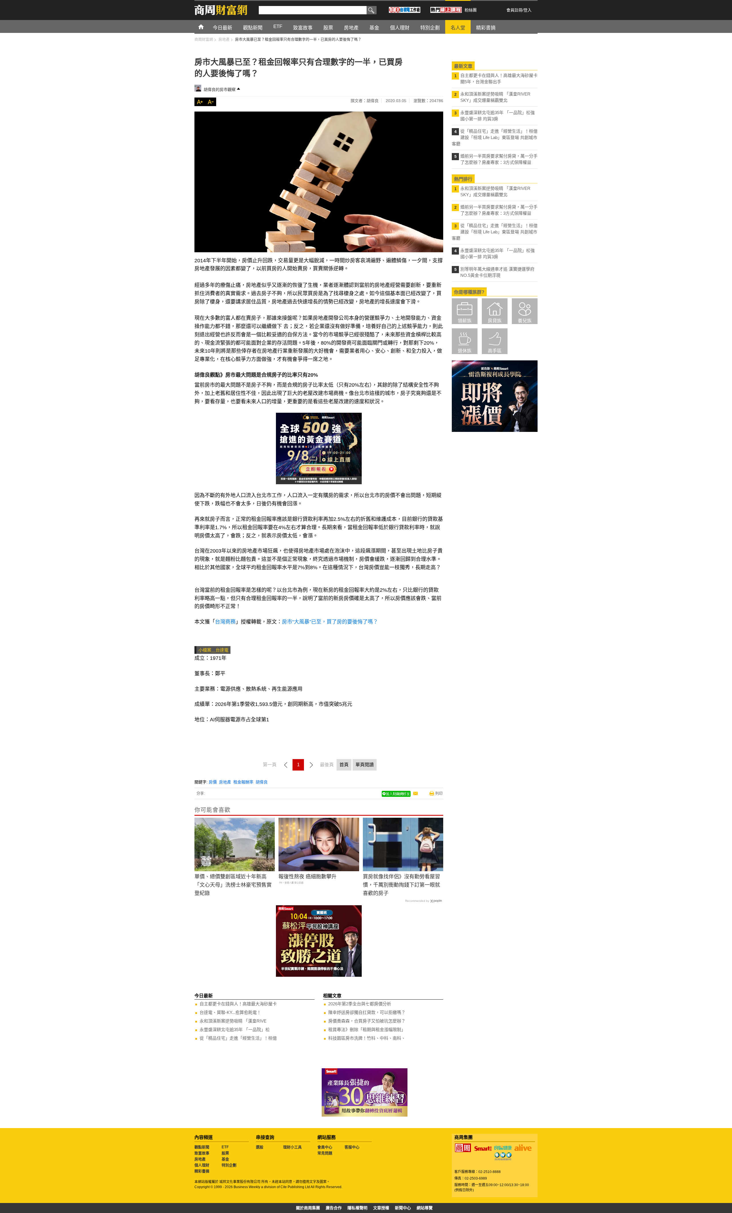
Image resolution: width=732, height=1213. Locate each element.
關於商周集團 (308, 1208)
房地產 (225, 782)
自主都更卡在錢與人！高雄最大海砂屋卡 (238, 1003)
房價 (213, 782)
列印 (439, 793)
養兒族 (525, 320)
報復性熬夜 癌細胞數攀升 (308, 877)
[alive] (523, 1147)
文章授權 (381, 1208)
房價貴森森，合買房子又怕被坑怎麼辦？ (366, 1021)
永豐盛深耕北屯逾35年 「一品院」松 (235, 1029)
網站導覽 (425, 1208)
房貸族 (495, 320)
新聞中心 (403, 1208)
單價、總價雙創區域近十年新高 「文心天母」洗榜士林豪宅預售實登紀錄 (233, 885)
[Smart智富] (483, 1148)
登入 (528, 10)
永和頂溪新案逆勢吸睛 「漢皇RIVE (233, 1021)
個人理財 (201, 1165)
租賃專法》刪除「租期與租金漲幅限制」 (366, 1029)
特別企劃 (229, 1165)
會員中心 (324, 1147)
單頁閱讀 (364, 764)
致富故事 (201, 1153)
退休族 (465, 350)
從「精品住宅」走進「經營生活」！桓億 (238, 1038)
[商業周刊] (463, 1147)
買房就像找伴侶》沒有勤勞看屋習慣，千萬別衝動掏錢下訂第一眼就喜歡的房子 (401, 885)
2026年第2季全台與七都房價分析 (359, 1003)
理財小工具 (292, 1147)
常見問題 (324, 1153)
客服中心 (352, 1147)
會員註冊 (514, 10)
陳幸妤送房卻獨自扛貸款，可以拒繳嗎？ (366, 1012)
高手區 (495, 350)
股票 (225, 1153)
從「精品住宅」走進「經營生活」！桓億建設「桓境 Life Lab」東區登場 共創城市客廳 (495, 137)
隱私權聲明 (357, 1208)
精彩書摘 (201, 1171)
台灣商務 (225, 622)
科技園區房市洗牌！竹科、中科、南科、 (366, 1038)
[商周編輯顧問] (503, 1156)
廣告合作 (334, 1208)
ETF (225, 1147)
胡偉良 (262, 782)
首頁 (206, 26)
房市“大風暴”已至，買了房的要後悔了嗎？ (330, 622)
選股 (259, 1147)
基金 (225, 1159)
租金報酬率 (243, 782)
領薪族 (465, 320)
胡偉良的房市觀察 (220, 89)
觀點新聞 (201, 1147)
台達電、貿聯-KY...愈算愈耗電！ (230, 1012)
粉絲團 (471, 10)
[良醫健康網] (503, 1147)
